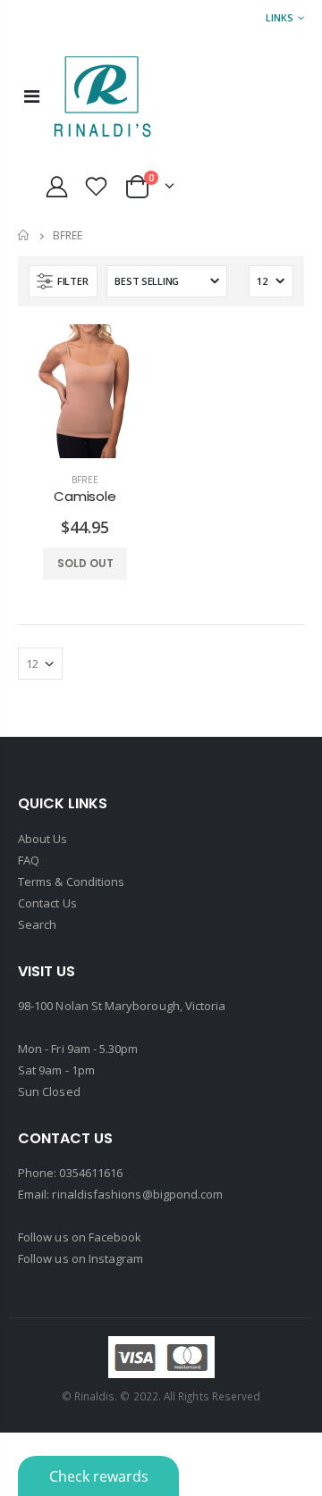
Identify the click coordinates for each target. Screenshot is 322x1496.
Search (37, 924)
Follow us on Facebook (79, 1237)
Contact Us (47, 903)
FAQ (28, 860)
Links (279, 17)
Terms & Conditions (71, 881)
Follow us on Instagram (80, 1258)
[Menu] (31, 96)
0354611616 (91, 1173)
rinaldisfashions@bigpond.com (137, 1194)
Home (24, 235)
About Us (43, 839)
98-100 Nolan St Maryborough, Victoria (121, 1006)
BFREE (85, 479)
